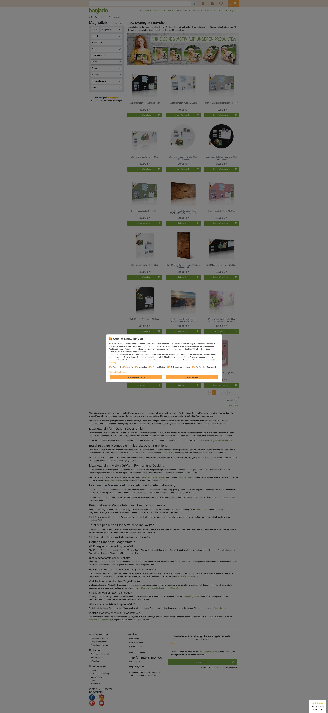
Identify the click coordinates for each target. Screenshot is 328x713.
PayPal (198, 367)
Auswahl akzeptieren (136, 377)
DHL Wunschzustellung (180, 367)
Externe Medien (158, 367)
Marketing (143, 367)
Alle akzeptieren (191, 377)
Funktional (211, 367)
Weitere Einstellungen (117, 372)
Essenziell (117, 367)
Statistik (129, 367)
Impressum (139, 360)
